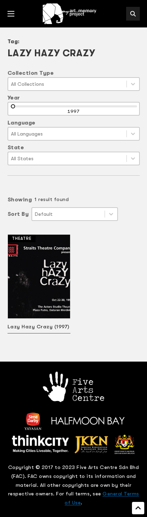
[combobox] (67, 84)
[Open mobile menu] (11, 13)
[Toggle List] (133, 84)
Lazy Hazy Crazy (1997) (38, 327)
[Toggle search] (133, 14)
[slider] (13, 106)
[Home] (70, 13)
